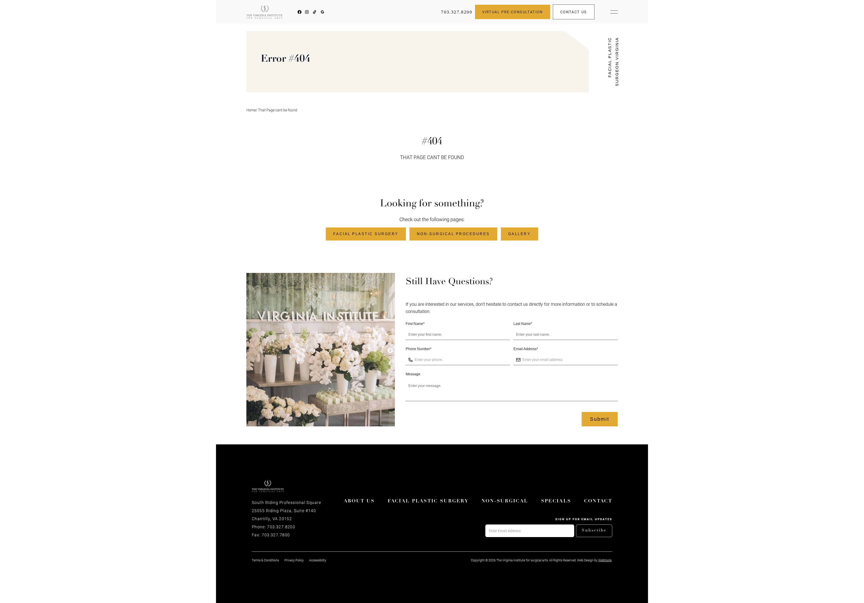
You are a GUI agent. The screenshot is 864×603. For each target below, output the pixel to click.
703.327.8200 (456, 11)
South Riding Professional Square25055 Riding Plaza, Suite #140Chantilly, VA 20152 (286, 510)
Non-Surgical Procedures (453, 234)
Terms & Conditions (265, 560)
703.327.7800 (276, 535)
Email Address (525, 349)
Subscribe (594, 531)
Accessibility (317, 560)
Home (251, 110)
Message (413, 374)
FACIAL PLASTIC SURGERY (428, 501)
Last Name (522, 324)
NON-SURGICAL (505, 501)
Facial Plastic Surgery (365, 234)
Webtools (605, 560)
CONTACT (598, 501)
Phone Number (418, 349)
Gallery (519, 234)
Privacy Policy (294, 560)
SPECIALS (556, 501)
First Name (415, 324)
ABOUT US (359, 501)
